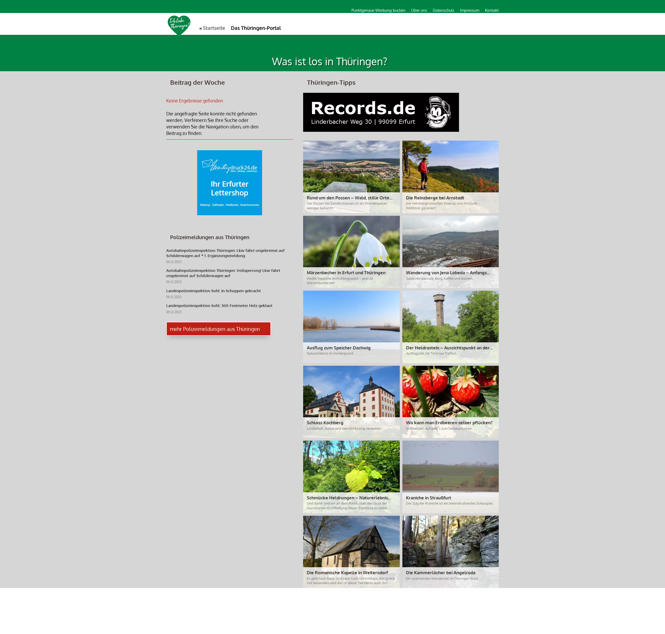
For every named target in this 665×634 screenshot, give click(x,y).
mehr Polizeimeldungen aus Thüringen (215, 328)
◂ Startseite (212, 28)
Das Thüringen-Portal (256, 28)
